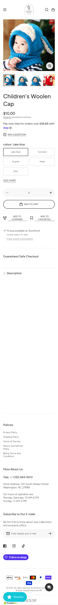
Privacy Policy (10, 432)
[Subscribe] (51, 533)
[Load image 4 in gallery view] (49, 80)
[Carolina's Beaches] (29, 9)
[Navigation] (4, 9)
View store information (20, 238)
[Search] (47, 9)
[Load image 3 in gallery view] (36, 80)
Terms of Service (12, 441)
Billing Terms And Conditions (12, 455)
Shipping (7, 117)
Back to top (29, 600)
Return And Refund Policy (13, 447)
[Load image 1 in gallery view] (9, 80)
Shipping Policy (11, 437)
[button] (29, 273)
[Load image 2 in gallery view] (22, 80)
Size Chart (9, 180)
